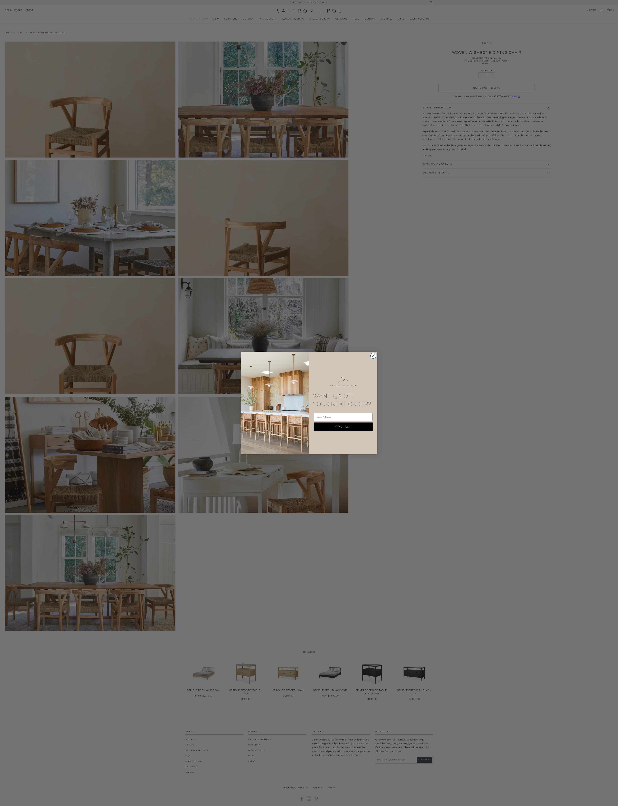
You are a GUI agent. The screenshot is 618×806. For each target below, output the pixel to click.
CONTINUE (343, 426)
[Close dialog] (373, 356)
